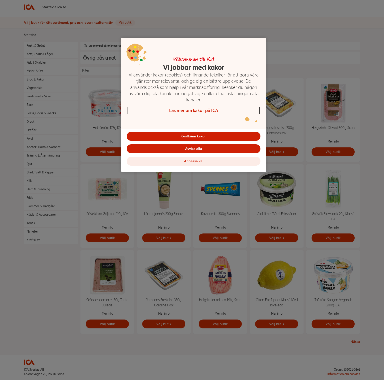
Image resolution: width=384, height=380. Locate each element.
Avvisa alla (193, 149)
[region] (193, 105)
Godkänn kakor (193, 136)
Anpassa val (193, 161)
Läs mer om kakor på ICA (193, 110)
